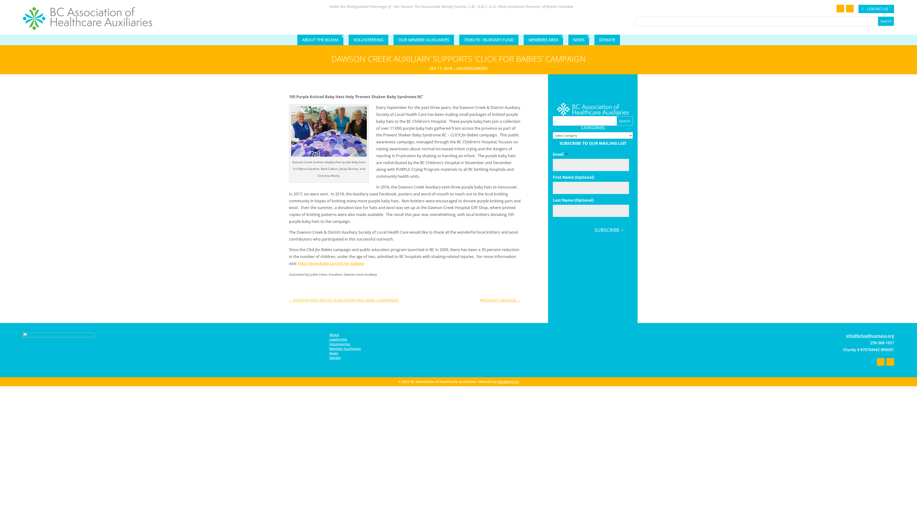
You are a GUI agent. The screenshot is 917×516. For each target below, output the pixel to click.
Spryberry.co (508, 381)
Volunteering (368, 40)
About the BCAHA (320, 40)
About (334, 335)
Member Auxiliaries (345, 348)
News (578, 40)
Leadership (338, 339)
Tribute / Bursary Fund (489, 40)
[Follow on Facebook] (840, 8)
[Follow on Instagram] (850, 8)
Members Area (543, 40)
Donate (607, 40)
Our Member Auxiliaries (423, 40)
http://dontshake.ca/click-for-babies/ (331, 263)
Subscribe (606, 230)
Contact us (877, 8)
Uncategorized (472, 68)
